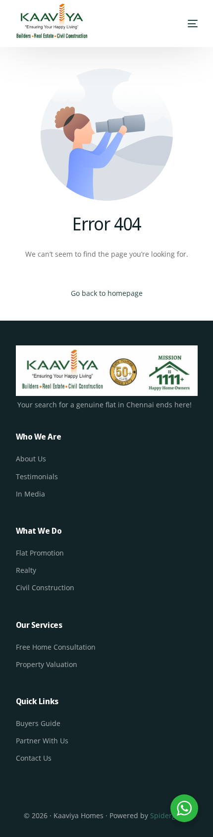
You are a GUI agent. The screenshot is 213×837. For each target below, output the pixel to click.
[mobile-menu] (192, 24)
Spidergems (170, 815)
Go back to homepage (107, 293)
